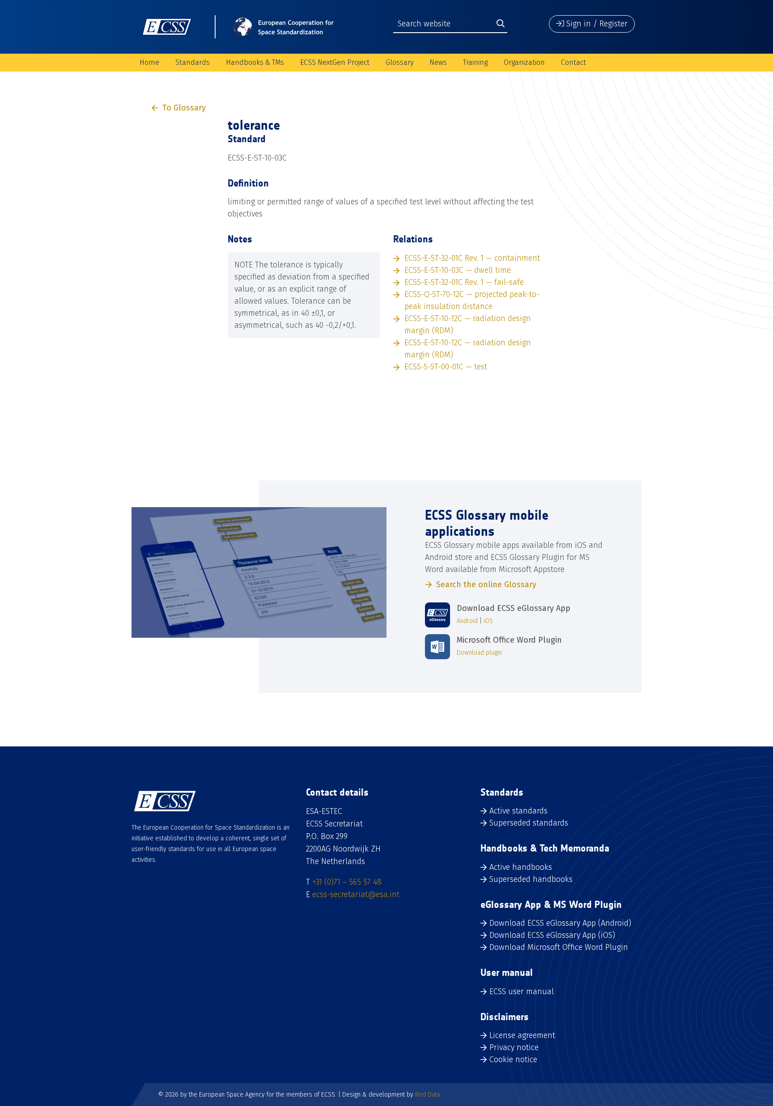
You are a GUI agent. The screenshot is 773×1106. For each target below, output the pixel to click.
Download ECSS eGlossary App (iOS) (552, 935)
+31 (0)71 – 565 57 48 (347, 882)
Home (149, 62)
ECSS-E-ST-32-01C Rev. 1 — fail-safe (464, 282)
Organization (524, 62)
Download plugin (479, 653)
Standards (192, 62)
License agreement (522, 1035)
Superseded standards (528, 823)
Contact (573, 62)
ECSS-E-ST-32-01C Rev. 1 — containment (472, 258)
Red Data (427, 1094)
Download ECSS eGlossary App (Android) (560, 923)
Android (467, 621)
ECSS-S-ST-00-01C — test (445, 367)
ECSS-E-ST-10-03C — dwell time (457, 270)
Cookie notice (513, 1059)
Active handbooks (520, 867)
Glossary (399, 62)
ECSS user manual (521, 991)
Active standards (518, 811)
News (438, 62)
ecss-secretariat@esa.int (355, 894)
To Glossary (184, 108)
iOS (488, 621)
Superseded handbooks (531, 879)
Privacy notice (514, 1047)
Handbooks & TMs (255, 62)
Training (475, 62)
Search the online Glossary (486, 584)
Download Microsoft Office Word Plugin (558, 947)
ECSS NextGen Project (335, 62)
